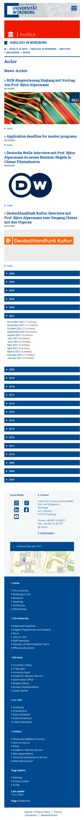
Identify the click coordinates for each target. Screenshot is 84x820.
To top (16, 784)
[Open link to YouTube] (15, 516)
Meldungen (12, 52)
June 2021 (13, 341)
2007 (11, 479)
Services (17, 657)
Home (16, 583)
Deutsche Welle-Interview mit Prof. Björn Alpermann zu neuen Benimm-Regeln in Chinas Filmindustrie (39, 157)
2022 (11, 307)
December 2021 (16, 321)
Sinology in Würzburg (28, 42)
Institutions (19, 605)
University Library (22, 665)
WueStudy (18, 707)
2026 (11, 273)
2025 (11, 282)
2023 (11, 299)
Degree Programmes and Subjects (32, 629)
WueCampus (20, 710)
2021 (11, 316)
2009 (11, 462)
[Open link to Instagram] (15, 503)
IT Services (19, 668)
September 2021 (16, 331)
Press (16, 746)
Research (18, 598)
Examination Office (23, 679)
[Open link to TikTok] (24, 503)
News (16, 633)
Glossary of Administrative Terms (31, 644)
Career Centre (20, 690)
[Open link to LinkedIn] (15, 510)
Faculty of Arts (18, 49)
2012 (11, 437)
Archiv (26, 52)
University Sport (21, 672)
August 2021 (14, 335)
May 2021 (12, 345)
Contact (44, 495)
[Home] (5, 49)
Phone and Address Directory (29, 739)
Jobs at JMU (20, 637)
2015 (11, 412)
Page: (14, 800)
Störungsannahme (23, 753)
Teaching (18, 601)
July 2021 (12, 338)
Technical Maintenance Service (30, 757)
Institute (65, 49)
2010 (11, 454)
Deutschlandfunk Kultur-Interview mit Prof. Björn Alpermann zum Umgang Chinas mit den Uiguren (40, 217)
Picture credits (21, 781)
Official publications (24, 647)
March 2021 (13, 351)
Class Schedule (21, 714)
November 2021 (16, 325)
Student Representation (26, 687)
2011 (11, 446)
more (10, 128)
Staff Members (21, 640)
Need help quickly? (23, 761)
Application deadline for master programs (42, 136)
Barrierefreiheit (49, 815)
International (19, 609)
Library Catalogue (22, 722)
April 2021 (12, 348)
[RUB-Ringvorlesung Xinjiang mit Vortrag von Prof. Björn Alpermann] (42, 123)
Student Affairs (21, 683)
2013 (11, 428)
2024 (11, 290)
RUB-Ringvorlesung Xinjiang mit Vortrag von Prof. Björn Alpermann (39, 82)
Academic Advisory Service (28, 675)
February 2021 (15, 354)
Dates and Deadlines (24, 626)
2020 (11, 369)
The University (21, 590)
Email (44, 527)
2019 (11, 378)
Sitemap (17, 777)
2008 (11, 471)
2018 (11, 386)
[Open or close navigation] (74, 8)
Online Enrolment (22, 718)
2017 (11, 395)
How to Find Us (21, 742)
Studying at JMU (22, 594)
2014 (11, 420)
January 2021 (14, 358)
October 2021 (14, 328)
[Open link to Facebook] (24, 510)
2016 (11, 403)
